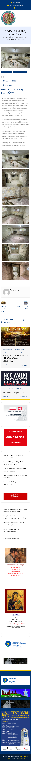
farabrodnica (11, 77)
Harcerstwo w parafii (20, 72)
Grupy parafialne (19, 349)
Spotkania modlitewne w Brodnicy (13, 389)
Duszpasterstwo (7, 72)
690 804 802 (16, 2)
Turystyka (20, 352)
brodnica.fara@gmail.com (17, 5)
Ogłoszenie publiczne (10, 352)
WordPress (21, 758)
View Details (6, 365)
